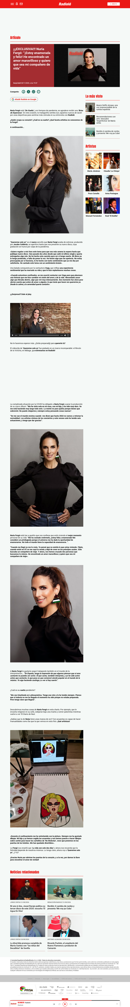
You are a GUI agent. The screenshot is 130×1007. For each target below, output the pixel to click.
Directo (114, 4)
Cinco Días (69, 990)
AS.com (85, 987)
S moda (77, 993)
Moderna (51, 993)
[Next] (76, 1004)
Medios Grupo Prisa (26, 993)
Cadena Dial (76, 990)
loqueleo (85, 993)
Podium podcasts (61, 993)
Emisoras (37, 978)
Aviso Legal (46, 978)
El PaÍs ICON (69, 993)
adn (92, 987)
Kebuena (97, 990)
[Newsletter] (21, 4)
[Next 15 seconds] (70, 1004)
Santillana (61, 987)
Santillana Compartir (71, 987)
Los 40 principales (52, 987)
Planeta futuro (90, 990)
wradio (61, 990)
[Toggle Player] (117, 1004)
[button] (12, 4)
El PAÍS (43, 987)
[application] (40, 320)
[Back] (54, 1004)
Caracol (99, 987)
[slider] (39, 335)
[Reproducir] (13, 335)
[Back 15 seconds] (59, 1004)
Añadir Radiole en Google (25, 99)
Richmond (42, 993)
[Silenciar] (65, 335)
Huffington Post (45, 990)
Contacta (30, 978)
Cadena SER (79, 987)
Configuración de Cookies (95, 978)
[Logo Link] (65, 4)
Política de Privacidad (80, 978)
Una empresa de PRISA (26, 989)
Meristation (94, 993)
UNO (56, 990)
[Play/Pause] (65, 1004)
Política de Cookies (67, 978)
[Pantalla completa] (68, 335)
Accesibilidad (55, 978)
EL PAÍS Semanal (83, 990)
